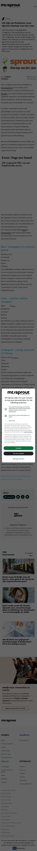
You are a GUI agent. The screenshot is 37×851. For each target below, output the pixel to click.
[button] (18, 420)
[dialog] (18, 425)
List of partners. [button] (28, 432)
